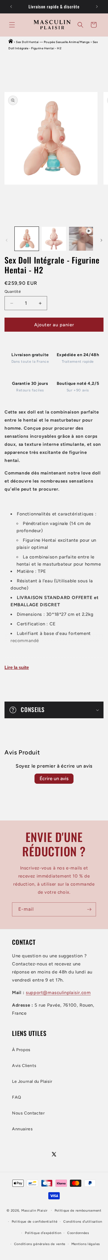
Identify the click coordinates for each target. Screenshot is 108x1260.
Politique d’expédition (43, 1233)
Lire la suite (16, 667)
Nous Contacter (28, 1113)
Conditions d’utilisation (82, 1222)
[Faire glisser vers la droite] (101, 240)
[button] (12, 24)
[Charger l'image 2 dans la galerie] (54, 239)
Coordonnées (78, 1233)
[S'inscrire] (89, 909)
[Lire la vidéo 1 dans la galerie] (81, 239)
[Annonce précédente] (11, 6)
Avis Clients (24, 1065)
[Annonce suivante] (97, 6)
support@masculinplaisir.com (58, 992)
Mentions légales (85, 1244)
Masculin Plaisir (34, 1210)
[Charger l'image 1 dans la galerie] (27, 239)
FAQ (16, 1097)
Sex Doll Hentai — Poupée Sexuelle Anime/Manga (53, 42)
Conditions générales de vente (39, 1244)
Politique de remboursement (78, 1210)
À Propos (21, 1049)
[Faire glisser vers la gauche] (6, 240)
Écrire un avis (54, 778)
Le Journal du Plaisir (32, 1081)
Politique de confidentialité (35, 1222)
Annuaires (22, 1129)
